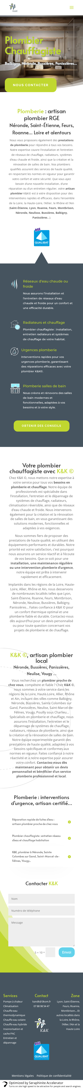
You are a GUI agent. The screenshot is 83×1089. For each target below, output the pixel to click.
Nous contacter (30, 85)
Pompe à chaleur (13, 1001)
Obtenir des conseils (41, 425)
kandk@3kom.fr (41, 1001)
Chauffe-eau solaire (14, 1019)
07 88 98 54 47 (41, 1006)
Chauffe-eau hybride (15, 1024)
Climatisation (10, 1006)
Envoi (66, 952)
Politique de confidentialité (54, 1075)
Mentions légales (23, 1075)
